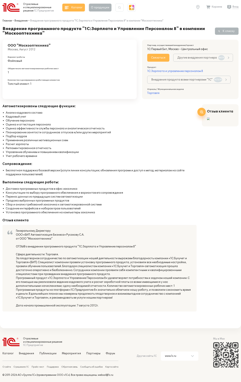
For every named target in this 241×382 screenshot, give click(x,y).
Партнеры (93, 353)
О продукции (100, 7)
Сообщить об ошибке (91, 367)
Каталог (8, 353)
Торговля (153, 93)
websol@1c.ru (105, 375)
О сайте (6, 367)
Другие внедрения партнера (200, 57)
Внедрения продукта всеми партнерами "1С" (186, 79)
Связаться (158, 57)
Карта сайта (111, 367)
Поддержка (53, 367)
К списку (229, 31)
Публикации (48, 353)
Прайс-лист (37, 367)
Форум (110, 353)
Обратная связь (69, 367)
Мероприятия (71, 353)
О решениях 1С (21, 367)
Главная (7, 20)
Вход (235, 6)
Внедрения (21, 20)
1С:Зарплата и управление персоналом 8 (175, 71)
